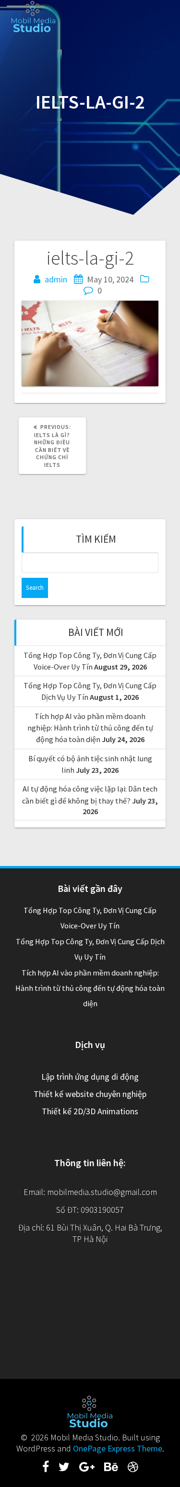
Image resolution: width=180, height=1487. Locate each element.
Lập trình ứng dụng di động (90, 1076)
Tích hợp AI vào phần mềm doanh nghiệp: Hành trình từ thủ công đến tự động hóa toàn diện (90, 727)
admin (56, 279)
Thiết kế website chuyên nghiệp (90, 1093)
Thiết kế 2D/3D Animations (90, 1111)
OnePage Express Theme (117, 1448)
